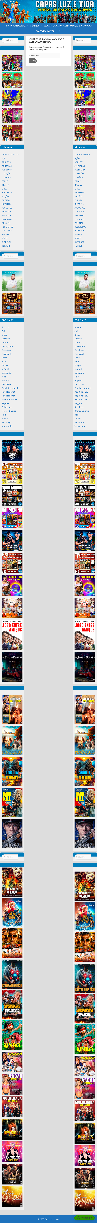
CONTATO (41, 31)
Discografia (7, 346)
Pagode (5, 380)
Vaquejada (7, 426)
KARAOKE (6, 211)
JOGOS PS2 (7, 208)
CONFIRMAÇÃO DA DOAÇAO (77, 25)
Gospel (5, 365)
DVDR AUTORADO (10, 154)
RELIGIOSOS (7, 227)
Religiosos (6, 407)
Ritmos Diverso (9, 411)
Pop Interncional (10, 388)
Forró (4, 358)
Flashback (6, 354)
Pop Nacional (8, 392)
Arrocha (5, 327)
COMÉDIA (6, 177)
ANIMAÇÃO (7, 166)
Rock (4, 415)
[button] (84, 1217)
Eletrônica (7, 350)
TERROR (6, 246)
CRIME (5, 181)
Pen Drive (6, 384)
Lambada (6, 373)
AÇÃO (4, 158)
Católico (6, 339)
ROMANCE (7, 230)
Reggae (5, 403)
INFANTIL (6, 204)
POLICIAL (6, 223)
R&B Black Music (10, 399)
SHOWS (5, 234)
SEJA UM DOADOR (53, 25)
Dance (5, 342)
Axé (3, 331)
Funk (4, 361)
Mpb (4, 377)
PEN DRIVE (7, 219)
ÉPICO (4, 189)
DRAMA (5, 185)
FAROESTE (7, 192)
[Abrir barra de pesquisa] (60, 31)
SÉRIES (5, 238)
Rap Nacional (8, 396)
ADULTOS (6, 162)
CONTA (50, 31)
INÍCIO (8, 25)
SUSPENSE (6, 242)
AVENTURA (7, 170)
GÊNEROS (35, 25)
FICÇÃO (5, 196)
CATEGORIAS (19, 25)
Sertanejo (6, 422)
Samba (5, 418)
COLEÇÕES (6, 173)
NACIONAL (7, 215)
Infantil (5, 369)
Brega (4, 335)
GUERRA (6, 200)
